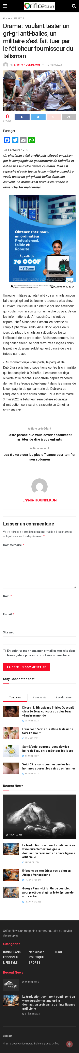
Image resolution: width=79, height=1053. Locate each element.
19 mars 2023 (54, 64)
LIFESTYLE (18, 18)
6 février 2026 (31, 862)
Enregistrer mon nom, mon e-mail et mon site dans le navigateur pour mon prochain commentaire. (41, 653)
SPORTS (34, 962)
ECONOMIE (10, 957)
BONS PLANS (12, 952)
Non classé (36, 952)
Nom (7, 596)
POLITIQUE (36, 957)
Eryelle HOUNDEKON (27, 64)
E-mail (8, 614)
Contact (7, 1035)
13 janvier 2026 (32, 902)
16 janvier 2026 (32, 880)
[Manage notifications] (69, 1044)
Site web (8, 632)
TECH (58, 952)
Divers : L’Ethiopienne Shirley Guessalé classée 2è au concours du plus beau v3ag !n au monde (48, 711)
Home (6, 18)
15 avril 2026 (15, 835)
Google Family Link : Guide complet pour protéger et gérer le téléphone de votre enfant (48, 892)
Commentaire (13, 545)
